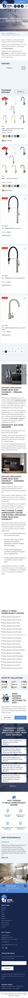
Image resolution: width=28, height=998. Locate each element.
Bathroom (3, 908)
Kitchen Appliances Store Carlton (11, 623)
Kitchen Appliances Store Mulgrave (12, 653)
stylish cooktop (4, 53)
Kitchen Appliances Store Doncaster (12, 632)
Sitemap (17, 996)
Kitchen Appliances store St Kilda (11, 665)
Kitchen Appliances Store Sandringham (13, 656)
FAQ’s (3, 916)
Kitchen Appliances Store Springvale (12, 662)
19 (5, 355)
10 (2, 351)
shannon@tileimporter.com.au (9, 945)
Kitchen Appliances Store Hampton (12, 638)
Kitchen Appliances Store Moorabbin (12, 647)
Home (2, 33)
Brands (3, 918)
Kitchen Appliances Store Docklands (12, 629)
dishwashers (18, 400)
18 (2, 355)
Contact (3, 927)
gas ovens (23, 400)
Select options (8, 140)
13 (12, 351)
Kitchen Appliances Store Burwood (12, 620)
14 (15, 351)
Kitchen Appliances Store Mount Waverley (14, 650)
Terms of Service (20, 976)
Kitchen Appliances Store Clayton (11, 626)
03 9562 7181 (4, 572)
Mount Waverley (14, 418)
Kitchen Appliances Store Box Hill (11, 617)
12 (9, 351)
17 (21, 351)
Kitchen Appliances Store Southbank (12, 659)
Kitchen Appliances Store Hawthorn (12, 641)
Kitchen (3, 910)
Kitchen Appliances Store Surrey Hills (12, 668)
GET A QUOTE (7, 717)
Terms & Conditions (6, 920)
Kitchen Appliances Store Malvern (11, 644)
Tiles (2, 912)
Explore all (20, 91)
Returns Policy (5, 922)
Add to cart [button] (7, 235)
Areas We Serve (10, 33)
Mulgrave (21, 418)
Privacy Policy (5, 925)
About (3, 914)
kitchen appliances (9, 48)
